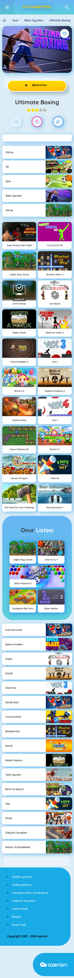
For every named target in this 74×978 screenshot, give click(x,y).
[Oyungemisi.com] (4, 20)
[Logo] (37, 7)
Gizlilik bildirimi (22, 885)
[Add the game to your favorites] (64, 33)
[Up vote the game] (58, 121)
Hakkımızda (20, 909)
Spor (15, 20)
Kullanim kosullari (24, 901)
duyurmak (19, 924)
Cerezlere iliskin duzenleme (30, 893)
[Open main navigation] (7, 7)
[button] (67, 7)
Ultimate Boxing (60, 20)
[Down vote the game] (37, 121)
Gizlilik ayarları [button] (22, 877)
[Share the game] (16, 121)
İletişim (16, 917)
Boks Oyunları (33, 20)
